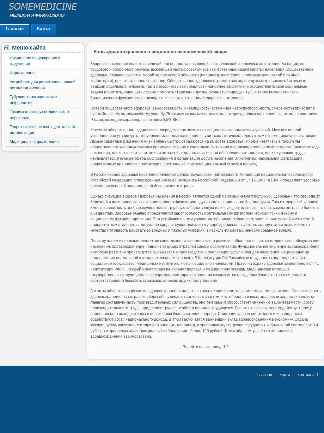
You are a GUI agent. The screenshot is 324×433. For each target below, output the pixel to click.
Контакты (306, 374)
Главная (15, 28)
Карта (43, 28)
